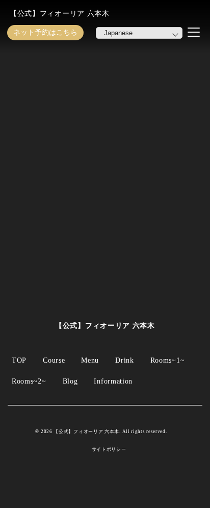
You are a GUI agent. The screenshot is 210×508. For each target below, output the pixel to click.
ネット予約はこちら (45, 32)
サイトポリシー (109, 449)
